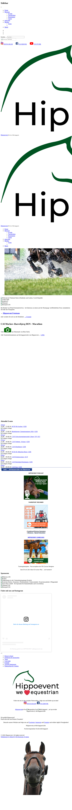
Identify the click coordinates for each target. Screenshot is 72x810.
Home (6, 10)
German (9, 39)
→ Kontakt (28, 317)
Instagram (38, 722)
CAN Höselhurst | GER (19, 447)
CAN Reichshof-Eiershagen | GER (22, 462)
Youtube (46, 722)
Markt (6, 27)
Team (6, 659)
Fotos (10, 24)
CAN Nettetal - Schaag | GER (21, 441)
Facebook (32, 722)
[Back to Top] (1, 653)
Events (10, 13)
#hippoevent (18, 709)
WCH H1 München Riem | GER (21, 452)
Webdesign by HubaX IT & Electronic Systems (15, 737)
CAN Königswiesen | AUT (20, 457)
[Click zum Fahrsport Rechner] (36, 528)
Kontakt (6, 663)
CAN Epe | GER (17, 467)
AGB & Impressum (10, 664)
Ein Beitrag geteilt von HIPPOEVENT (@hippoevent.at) (26, 649)
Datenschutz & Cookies (11, 666)
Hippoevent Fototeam (11, 313)
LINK (43, 335)
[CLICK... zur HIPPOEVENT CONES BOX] (36, 563)
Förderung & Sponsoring (11, 657)
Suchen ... (4, 37)
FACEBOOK (23, 44)
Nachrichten (11, 15)
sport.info (7, 20)
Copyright (7, 661)
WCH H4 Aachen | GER (19, 426)
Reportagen (11, 17)
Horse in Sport (8, 656)
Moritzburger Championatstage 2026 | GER (25, 431)
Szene (10, 19)
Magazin (7, 12)
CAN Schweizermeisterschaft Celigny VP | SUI (26, 436)
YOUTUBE (37, 44)
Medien (6, 22)
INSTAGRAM (8, 44)
